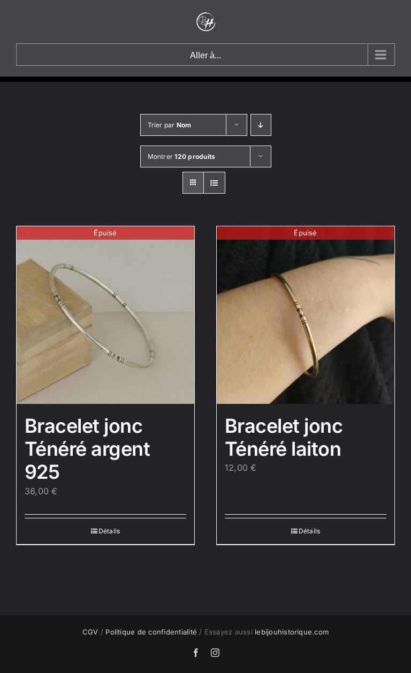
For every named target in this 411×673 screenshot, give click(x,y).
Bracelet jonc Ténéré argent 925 (87, 449)
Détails (109, 531)
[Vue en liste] (214, 182)
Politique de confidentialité (151, 632)
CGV (90, 632)
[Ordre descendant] (260, 125)
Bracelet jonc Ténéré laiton (283, 437)
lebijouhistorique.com (292, 632)
